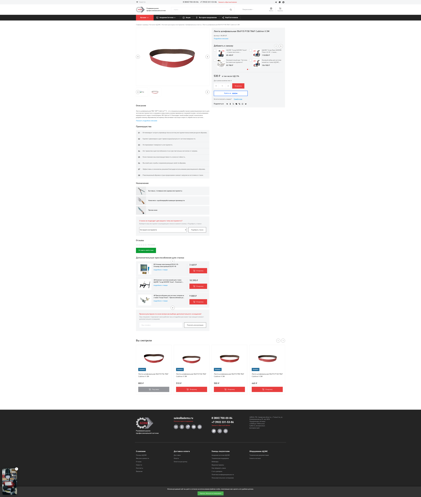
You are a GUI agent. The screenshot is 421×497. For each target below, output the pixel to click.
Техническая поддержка (220, 458)
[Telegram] (245, 104)
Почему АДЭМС (141, 455)
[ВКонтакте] (227, 104)
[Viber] (239, 104)
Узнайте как (238, 99)
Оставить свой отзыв (146, 250)
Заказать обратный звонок (227, 2)
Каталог (143, 17)
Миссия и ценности (142, 458)
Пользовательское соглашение (223, 478)
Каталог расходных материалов (173, 25)
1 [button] (247, 69)
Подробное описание (221, 39)
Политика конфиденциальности (223, 475)
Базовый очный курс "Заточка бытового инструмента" (236, 61)
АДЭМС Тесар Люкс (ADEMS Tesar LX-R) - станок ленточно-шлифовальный (271, 51)
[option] (172, 57)
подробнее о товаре (161, 270)
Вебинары (215, 462)
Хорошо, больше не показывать (210, 493)
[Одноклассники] (230, 104)
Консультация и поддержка (183, 421)
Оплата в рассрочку (180, 462)
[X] (233, 104)
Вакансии (139, 471)
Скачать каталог (255, 458)
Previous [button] (138, 57)
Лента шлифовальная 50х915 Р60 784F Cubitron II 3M (191, 375)
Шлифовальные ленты (194, 25)
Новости (139, 465)
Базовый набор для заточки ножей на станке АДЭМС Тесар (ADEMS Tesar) (271, 61)
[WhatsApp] (242, 104)
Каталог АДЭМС (155, 25)
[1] (232, 9)
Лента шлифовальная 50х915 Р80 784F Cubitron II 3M (229, 375)
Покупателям (247, 9)
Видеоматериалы (218, 465)
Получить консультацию (195, 325)
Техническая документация (259, 455)
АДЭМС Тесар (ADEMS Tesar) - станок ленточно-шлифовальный (236, 51)
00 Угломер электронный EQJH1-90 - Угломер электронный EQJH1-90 (166, 266)
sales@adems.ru (183, 418)
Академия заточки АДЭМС (221, 455)
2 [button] (249, 69)
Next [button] (207, 57)
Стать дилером (217, 471)
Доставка (177, 455)
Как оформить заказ (219, 468)
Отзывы (139, 462)
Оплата (176, 458)
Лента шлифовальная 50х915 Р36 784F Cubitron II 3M (153, 375)
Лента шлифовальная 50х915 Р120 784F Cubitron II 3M (267, 375)
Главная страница (142, 25)
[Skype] (236, 104)
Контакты (139, 468)
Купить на (227, 93)
